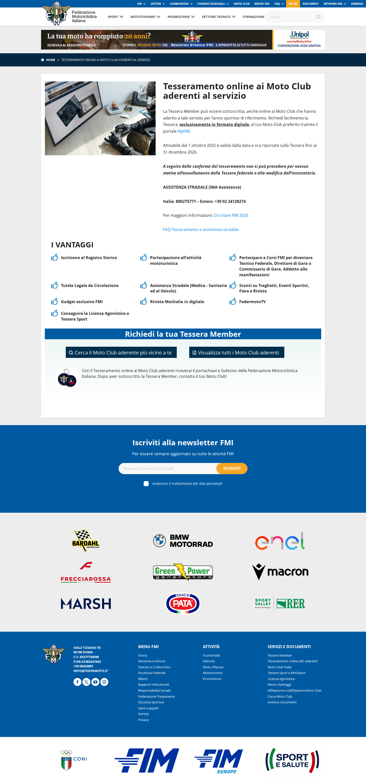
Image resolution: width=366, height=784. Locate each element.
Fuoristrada (211, 655)
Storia (142, 655)
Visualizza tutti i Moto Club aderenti (238, 352)
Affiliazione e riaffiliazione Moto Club (294, 690)
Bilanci (143, 678)
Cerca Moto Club (280, 696)
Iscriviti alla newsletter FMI (183, 442)
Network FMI (333, 3)
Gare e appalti (148, 708)
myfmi (293, 3)
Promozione (179, 16)
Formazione (253, 16)
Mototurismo (142, 16)
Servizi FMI (261, 3)
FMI (139, 3)
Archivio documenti (282, 702)
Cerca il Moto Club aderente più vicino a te (122, 352)
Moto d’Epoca (213, 667)
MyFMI (184, 131)
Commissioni (179, 3)
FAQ (277, 3)
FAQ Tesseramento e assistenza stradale (201, 229)
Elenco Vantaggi (279, 684)
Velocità (209, 661)
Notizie (143, 714)
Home (50, 60)
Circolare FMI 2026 (231, 215)
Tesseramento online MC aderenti (292, 661)
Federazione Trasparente (156, 696)
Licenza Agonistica (281, 678)
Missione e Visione (151, 661)
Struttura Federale (151, 673)
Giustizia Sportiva (151, 702)
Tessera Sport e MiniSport (286, 673)
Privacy (143, 720)
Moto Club (241, 3)
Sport (113, 16)
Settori (156, 3)
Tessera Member (280, 655)
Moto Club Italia (279, 667)
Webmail (357, 3)
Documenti (311, 3)
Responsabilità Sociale (154, 690)
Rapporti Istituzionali (153, 684)
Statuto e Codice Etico (154, 667)
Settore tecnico (216, 16)
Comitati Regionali (211, 3)
